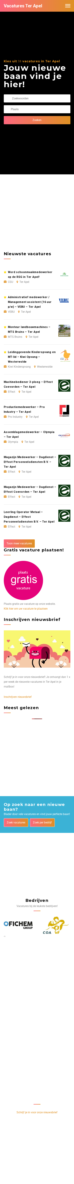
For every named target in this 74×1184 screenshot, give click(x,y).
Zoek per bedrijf (42, 822)
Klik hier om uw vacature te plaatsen (26, 608)
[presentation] (4, 936)
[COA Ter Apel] (55, 925)
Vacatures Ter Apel (23, 5)
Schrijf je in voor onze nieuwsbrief (37, 1112)
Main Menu (67, 5)
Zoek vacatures (16, 822)
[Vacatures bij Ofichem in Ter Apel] (18, 925)
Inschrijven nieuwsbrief (18, 696)
